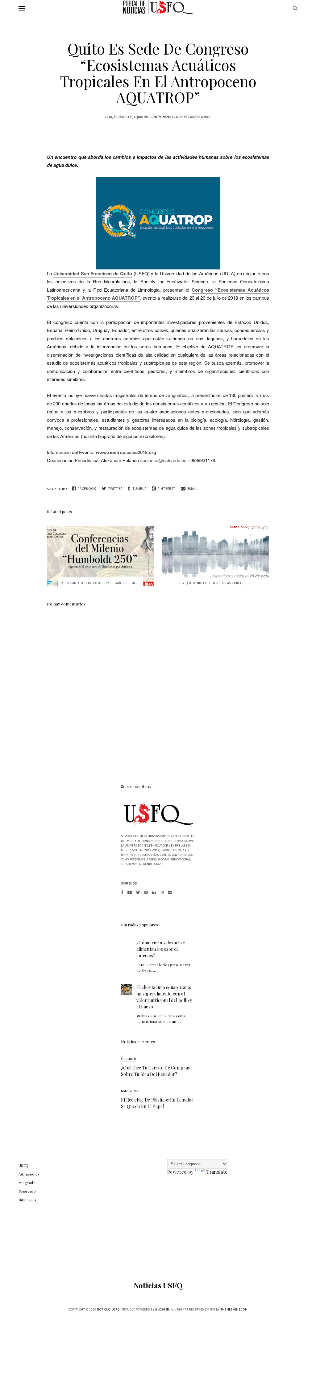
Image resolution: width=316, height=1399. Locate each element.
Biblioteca (27, 1199)
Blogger (162, 1309)
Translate (216, 1172)
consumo (128, 1058)
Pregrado (27, 1182)
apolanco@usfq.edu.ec (163, 460)
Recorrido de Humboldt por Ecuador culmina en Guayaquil (112, 583)
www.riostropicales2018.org (126, 452)
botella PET (130, 1091)
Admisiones (29, 1173)
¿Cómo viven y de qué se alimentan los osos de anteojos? (160, 949)
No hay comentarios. (193, 117)
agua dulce (123, 117)
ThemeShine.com (234, 1309)
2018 (108, 117)
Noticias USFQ (158, 1285)
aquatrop (142, 117)
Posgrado (27, 1191)
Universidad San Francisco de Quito (92, 273)
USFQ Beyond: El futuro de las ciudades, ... (215, 583)
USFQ (24, 1165)
